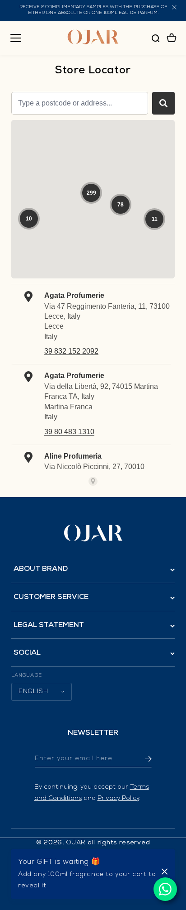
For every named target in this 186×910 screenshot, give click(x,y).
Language (26, 675)
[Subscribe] (142, 759)
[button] (16, 38)
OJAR (76, 843)
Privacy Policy (118, 798)
